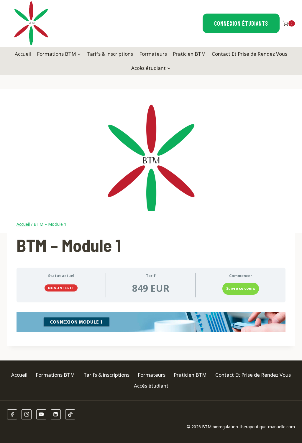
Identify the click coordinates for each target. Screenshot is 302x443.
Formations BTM (55, 374)
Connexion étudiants (241, 23)
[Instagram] (27, 414)
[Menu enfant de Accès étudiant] (151, 68)
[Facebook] (12, 414)
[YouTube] (41, 414)
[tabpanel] (151, 322)
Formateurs (153, 53)
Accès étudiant (151, 385)
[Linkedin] (56, 414)
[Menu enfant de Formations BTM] (59, 54)
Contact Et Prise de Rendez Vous (249, 53)
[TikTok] (70, 414)
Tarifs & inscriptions (110, 53)
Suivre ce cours (240, 288)
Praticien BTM (189, 53)
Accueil (23, 53)
